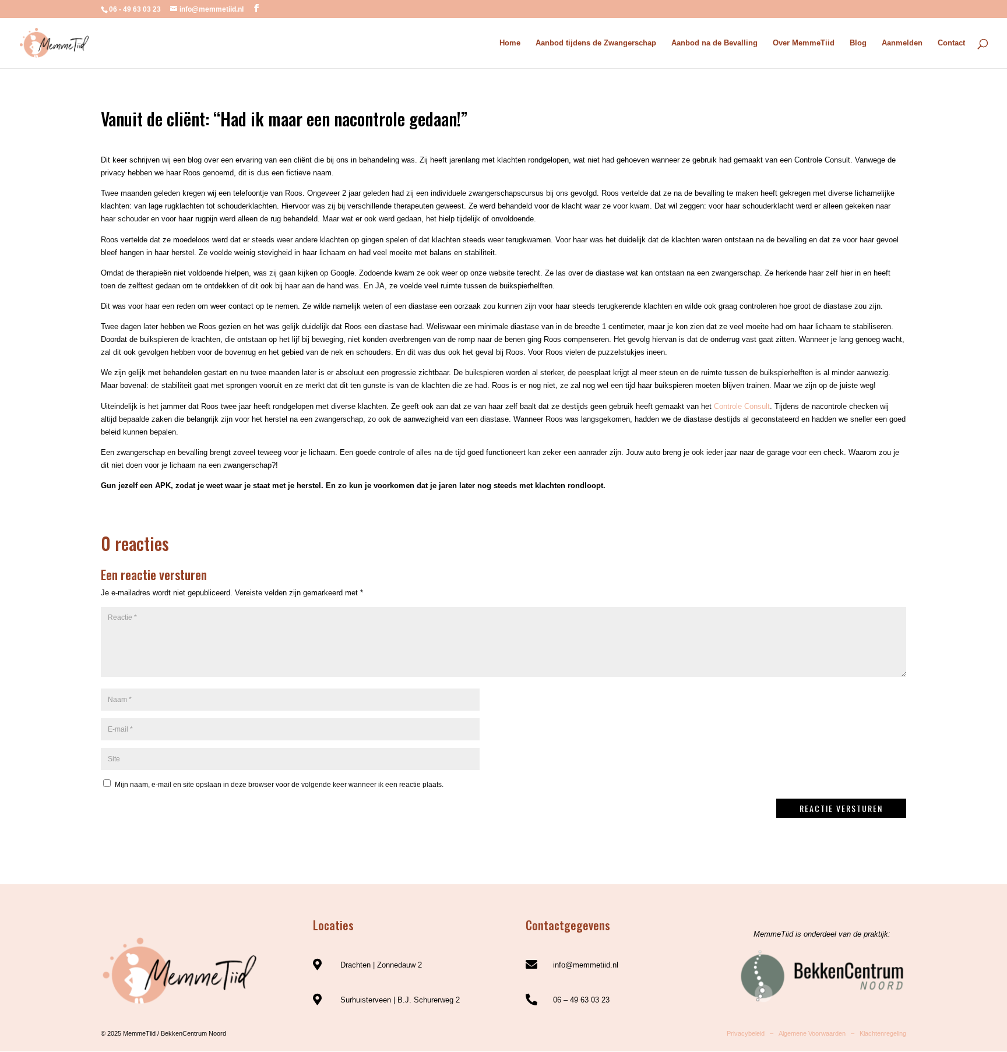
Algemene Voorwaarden (812, 1033)
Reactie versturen (841, 808)
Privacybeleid (746, 1033)
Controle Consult (742, 406)
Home (509, 43)
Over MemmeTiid (804, 43)
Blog (858, 43)
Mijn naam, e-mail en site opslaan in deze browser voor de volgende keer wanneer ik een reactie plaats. (279, 785)
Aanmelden (902, 43)
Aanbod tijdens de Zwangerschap (596, 43)
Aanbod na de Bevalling (714, 43)
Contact (951, 43)
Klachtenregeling (883, 1033)
